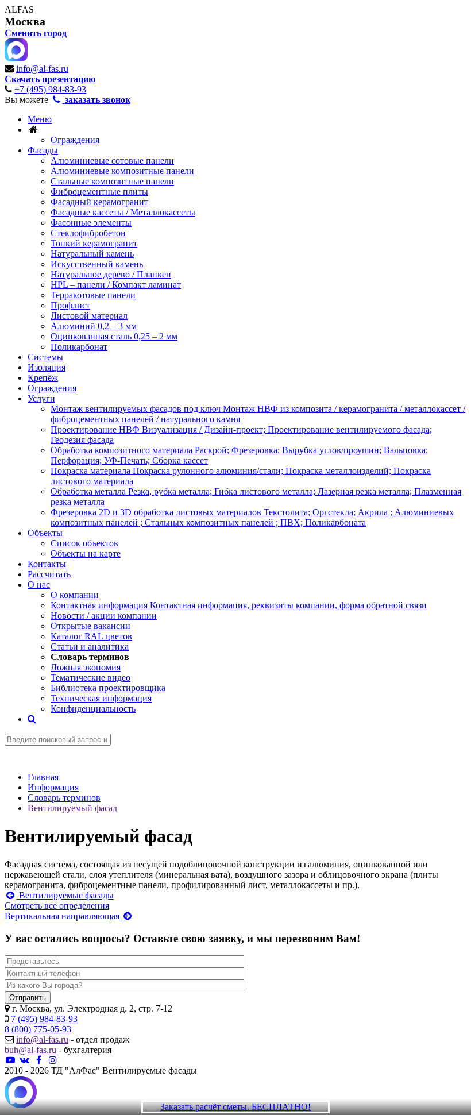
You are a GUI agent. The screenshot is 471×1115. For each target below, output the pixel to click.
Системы (45, 357)
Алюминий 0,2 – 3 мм (94, 326)
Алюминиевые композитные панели (122, 171)
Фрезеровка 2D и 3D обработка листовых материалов (252, 517)
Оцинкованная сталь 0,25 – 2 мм (114, 336)
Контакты (47, 564)
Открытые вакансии (90, 626)
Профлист (70, 305)
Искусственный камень (97, 264)
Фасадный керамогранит (99, 202)
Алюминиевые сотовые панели (112, 160)
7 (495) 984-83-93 (44, 1019)
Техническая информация (101, 698)
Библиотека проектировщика (108, 688)
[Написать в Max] (21, 1093)
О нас (39, 584)
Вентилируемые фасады (65, 895)
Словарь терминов (90, 657)
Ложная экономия (86, 667)
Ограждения (75, 140)
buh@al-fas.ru (30, 1050)
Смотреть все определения (57, 905)
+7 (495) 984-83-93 (50, 89)
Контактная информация (239, 605)
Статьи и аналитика (90, 646)
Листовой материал (89, 316)
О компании (75, 595)
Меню (40, 119)
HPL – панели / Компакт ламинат (116, 285)
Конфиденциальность (93, 708)
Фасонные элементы (91, 222)
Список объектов (84, 543)
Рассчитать (49, 574)
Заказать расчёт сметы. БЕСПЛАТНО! (235, 1107)
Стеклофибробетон (88, 233)
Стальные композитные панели (112, 181)
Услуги (41, 398)
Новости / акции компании (104, 615)
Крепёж (43, 378)
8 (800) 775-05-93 (38, 1029)
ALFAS (19, 9)
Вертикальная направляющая (63, 916)
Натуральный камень (92, 254)
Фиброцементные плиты (99, 191)
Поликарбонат (79, 347)
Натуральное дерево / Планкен (111, 274)
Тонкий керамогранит (94, 243)
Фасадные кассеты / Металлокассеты (123, 212)
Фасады (43, 150)
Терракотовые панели (93, 295)
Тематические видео (90, 677)
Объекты (45, 533)
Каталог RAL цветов (91, 636)
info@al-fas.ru (42, 69)
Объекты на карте (86, 553)
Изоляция (46, 367)
